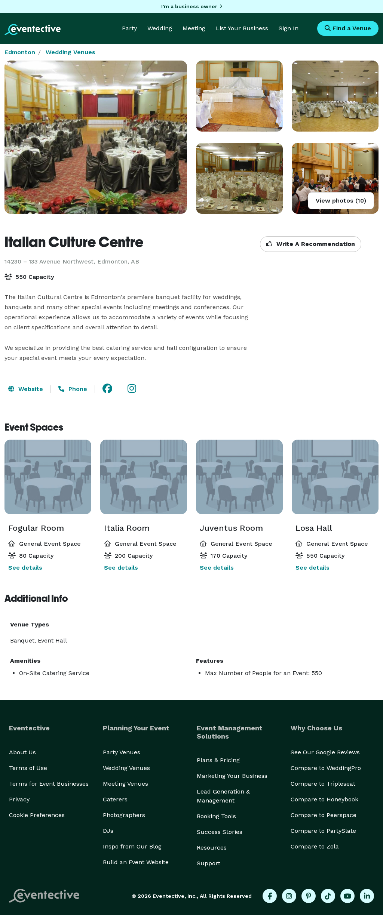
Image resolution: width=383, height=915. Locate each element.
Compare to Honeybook (324, 799)
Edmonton (19, 52)
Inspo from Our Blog (132, 846)
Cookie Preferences (37, 815)
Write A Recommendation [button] (315, 243)
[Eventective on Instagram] (289, 896)
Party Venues (121, 752)
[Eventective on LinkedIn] (367, 896)
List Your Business (242, 28)
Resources (212, 847)
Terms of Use (28, 767)
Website (29, 388)
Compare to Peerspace (323, 815)
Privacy (19, 799)
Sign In (288, 28)
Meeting (194, 28)
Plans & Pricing (218, 760)
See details (25, 567)
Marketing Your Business (232, 775)
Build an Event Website (136, 862)
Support (208, 863)
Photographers (124, 815)
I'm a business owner (189, 6)
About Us (22, 752)
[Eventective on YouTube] (347, 896)
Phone (77, 388)
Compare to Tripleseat (323, 783)
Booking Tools (216, 816)
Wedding (159, 28)
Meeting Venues (125, 783)
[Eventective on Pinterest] (308, 896)
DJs (108, 830)
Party (129, 28)
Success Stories (219, 831)
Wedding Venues (70, 52)
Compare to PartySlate (323, 830)
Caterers (115, 799)
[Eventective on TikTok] (328, 896)
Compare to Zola (315, 846)
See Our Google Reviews (325, 752)
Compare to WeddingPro (326, 767)
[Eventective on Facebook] (270, 896)
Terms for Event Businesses (49, 783)
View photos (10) (341, 200)
